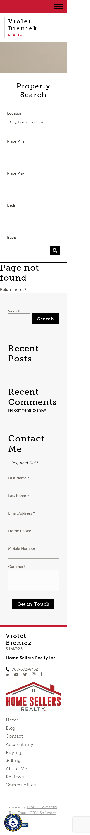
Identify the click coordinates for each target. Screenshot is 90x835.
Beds (11, 205)
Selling (13, 760)
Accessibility (19, 744)
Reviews (15, 777)
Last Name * (18, 495)
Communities (21, 784)
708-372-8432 (25, 669)
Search (14, 311)
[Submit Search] (55, 250)
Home (12, 720)
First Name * (19, 477)
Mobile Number (21, 548)
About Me (16, 768)
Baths (12, 237)
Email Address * (21, 513)
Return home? (13, 289)
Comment (16, 566)
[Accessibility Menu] (13, 823)
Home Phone (19, 530)
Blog (11, 728)
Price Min (15, 141)
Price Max (15, 173)
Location (14, 113)
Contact (14, 736)
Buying (14, 752)
